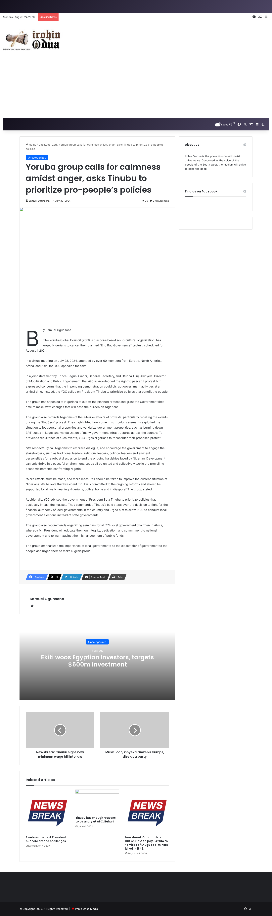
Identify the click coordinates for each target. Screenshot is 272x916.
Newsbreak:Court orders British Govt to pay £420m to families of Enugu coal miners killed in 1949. (146, 843)
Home (32, 144)
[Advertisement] (136, 88)
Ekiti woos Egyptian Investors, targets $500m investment (97, 661)
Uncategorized (47, 144)
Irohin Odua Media (86, 908)
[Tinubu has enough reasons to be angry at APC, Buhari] (97, 802)
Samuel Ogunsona (39, 200)
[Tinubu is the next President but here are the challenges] (47, 811)
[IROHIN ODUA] (33, 39)
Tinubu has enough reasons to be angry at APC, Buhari (95, 819)
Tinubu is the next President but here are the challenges (46, 839)
